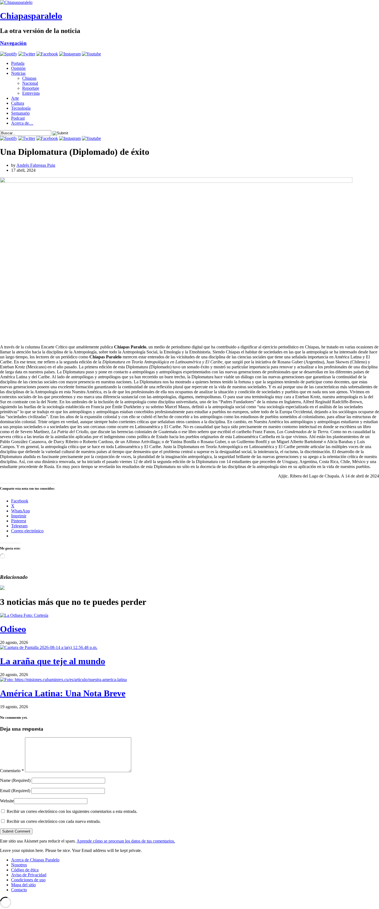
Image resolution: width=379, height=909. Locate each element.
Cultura (17, 103)
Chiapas (29, 78)
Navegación (13, 43)
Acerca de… (22, 123)
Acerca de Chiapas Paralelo (35, 859)
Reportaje (30, 88)
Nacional (30, 83)
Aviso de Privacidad (28, 874)
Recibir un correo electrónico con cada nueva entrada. (54, 821)
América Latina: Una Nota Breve (62, 693)
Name (15, 780)
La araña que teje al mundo (52, 661)
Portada (17, 63)
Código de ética (25, 869)
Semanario (20, 113)
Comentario (12, 770)
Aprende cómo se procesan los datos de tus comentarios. (126, 841)
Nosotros (19, 864)
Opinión (18, 68)
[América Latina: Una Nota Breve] (63, 679)
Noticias (18, 73)
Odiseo (13, 629)
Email (15, 790)
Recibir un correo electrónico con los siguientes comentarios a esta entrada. (72, 811)
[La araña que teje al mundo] (48, 647)
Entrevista (31, 93)
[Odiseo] (24, 615)
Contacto (19, 889)
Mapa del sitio (23, 884)
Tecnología (21, 108)
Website (7, 800)
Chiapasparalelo (31, 16)
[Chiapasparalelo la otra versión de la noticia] (189, 2)
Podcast (18, 118)
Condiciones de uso (28, 879)
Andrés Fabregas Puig (35, 165)
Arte (15, 98)
